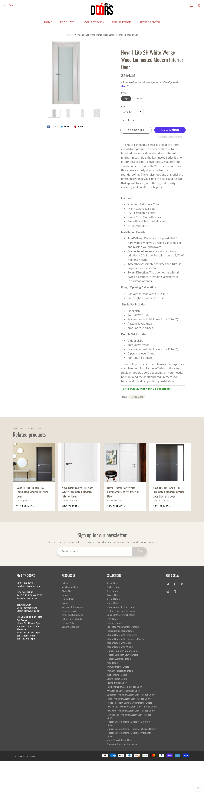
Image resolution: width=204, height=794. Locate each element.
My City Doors (29, 756)
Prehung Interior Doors (117, 666)
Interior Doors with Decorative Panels (125, 639)
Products (67, 22)
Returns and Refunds (72, 619)
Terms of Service (70, 611)
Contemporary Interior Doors (120, 607)
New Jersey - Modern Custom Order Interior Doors (131, 706)
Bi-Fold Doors (113, 599)
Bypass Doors (113, 595)
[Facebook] (174, 584)
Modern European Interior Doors (122, 651)
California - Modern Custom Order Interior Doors (130, 694)
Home (48, 22)
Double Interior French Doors (120, 615)
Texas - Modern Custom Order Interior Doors (128, 698)
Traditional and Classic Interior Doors (124, 687)
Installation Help (70, 587)
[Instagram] (167, 591)
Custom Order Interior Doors (120, 611)
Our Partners (68, 599)
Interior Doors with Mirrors (119, 647)
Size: (123, 106)
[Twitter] (167, 584)
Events (65, 603)
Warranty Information (72, 607)
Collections (93, 22)
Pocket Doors (113, 587)
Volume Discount (70, 627)
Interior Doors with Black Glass (121, 635)
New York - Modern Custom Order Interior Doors (130, 710)
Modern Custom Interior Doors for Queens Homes (131, 729)
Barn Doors (112, 591)
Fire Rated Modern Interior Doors (122, 627)
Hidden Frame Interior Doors (120, 631)
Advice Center (149, 22)
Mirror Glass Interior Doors (119, 740)
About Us (66, 591)
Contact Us (67, 595)
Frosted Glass (137, 397)
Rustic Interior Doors (116, 675)
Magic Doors (112, 603)
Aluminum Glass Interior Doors (121, 744)
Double (138, 98)
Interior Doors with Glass (118, 643)
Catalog (65, 583)
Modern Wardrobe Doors (118, 659)
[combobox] (132, 111)
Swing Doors (112, 583)
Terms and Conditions (72, 615)
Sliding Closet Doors (116, 679)
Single (126, 98)
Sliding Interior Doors (117, 682)
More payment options (170, 136)
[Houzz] (174, 591)
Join (139, 551)
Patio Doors (112, 663)
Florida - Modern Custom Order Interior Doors (129, 702)
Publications (121, 22)
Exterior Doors (113, 623)
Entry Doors (112, 619)
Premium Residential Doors (119, 671)
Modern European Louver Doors (122, 655)
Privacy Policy (69, 623)
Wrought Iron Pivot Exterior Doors (123, 691)
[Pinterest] (181, 584)
